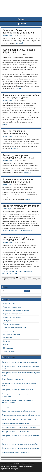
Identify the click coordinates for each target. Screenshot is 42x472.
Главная (21, 19)
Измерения (6, 341)
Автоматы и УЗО (8, 303)
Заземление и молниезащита (13, 307)
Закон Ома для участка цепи (12, 379)
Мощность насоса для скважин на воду (16, 423)
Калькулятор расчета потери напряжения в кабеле (20, 444)
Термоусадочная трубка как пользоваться (17, 230)
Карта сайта (21, 24)
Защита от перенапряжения (12, 314)
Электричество (8, 338)
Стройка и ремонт (9, 351)
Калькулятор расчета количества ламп (16, 431)
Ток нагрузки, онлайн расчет (12, 407)
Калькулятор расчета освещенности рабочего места (20, 436)
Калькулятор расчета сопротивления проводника (19, 362)
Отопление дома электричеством (14, 327)
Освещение (7, 321)
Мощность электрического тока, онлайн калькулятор (21, 415)
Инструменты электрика (11, 334)
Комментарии (7, 35)
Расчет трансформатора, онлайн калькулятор (18, 411)
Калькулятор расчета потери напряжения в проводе (20, 448)
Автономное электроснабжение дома (16, 310)
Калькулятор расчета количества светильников (19, 427)
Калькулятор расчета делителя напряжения (17, 390)
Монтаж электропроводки (12, 317)
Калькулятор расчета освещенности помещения (19, 440)
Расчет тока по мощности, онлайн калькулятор (19, 419)
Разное (5, 344)
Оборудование (8, 348)
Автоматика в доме (9, 331)
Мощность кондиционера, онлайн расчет (16, 452)
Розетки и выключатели (11, 324)
